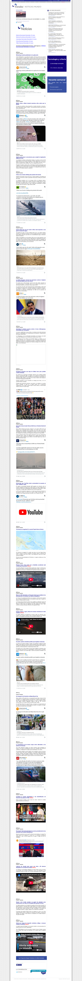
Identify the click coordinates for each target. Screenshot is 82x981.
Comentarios (19, 22)
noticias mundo (19, 10)
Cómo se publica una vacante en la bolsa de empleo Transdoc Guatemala (56, 17)
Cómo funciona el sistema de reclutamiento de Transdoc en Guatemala (55, 22)
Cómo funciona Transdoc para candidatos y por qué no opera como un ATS (57, 50)
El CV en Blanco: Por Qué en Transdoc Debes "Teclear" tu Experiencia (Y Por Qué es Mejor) (56, 34)
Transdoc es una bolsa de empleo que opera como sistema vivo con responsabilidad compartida (56, 13)
